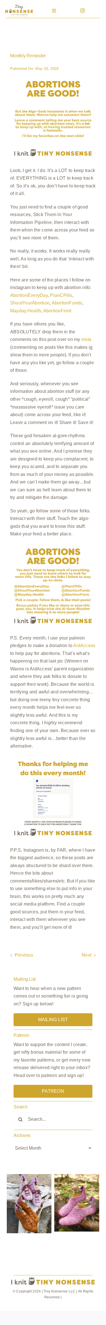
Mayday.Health (25, 310)
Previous (24, 955)
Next (86, 955)
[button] (11, 1204)
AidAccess (84, 645)
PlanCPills (61, 295)
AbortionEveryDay (29, 295)
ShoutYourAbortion (29, 303)
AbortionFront (57, 310)
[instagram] (82, 10)
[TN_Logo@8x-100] (19, 5)
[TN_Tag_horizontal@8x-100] (53, 1277)
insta (86, 339)
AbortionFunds (67, 303)
